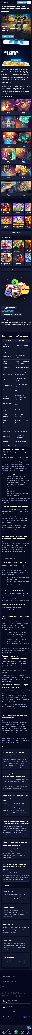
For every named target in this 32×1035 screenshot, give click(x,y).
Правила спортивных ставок (8, 984)
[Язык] (25, 1017)
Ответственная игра (6, 979)
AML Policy (4, 986)
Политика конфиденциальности (9, 981)
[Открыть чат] (29, 1028)
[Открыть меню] (2, 2)
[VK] (5, 1016)
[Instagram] (3, 1016)
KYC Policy (4, 989)
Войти (29, 2)
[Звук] (29, 1016)
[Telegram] (8, 1016)
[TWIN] (6, 2)
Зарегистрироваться (21, 2)
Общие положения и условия (8, 976)
